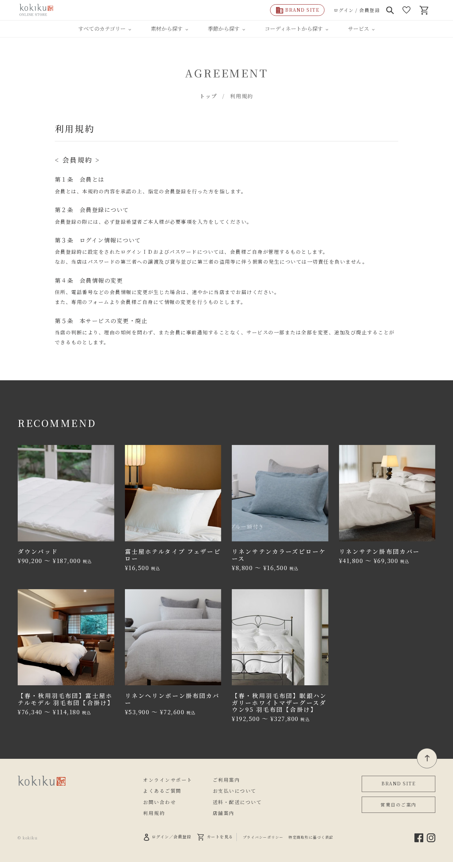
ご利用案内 (226, 779)
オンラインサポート (168, 779)
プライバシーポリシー (263, 837)
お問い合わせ (159, 801)
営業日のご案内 (398, 804)
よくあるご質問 (162, 790)
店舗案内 (224, 812)
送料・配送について (237, 801)
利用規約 (154, 812)
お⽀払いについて (235, 790)
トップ (208, 96)
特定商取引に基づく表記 (310, 837)
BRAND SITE (398, 783)
